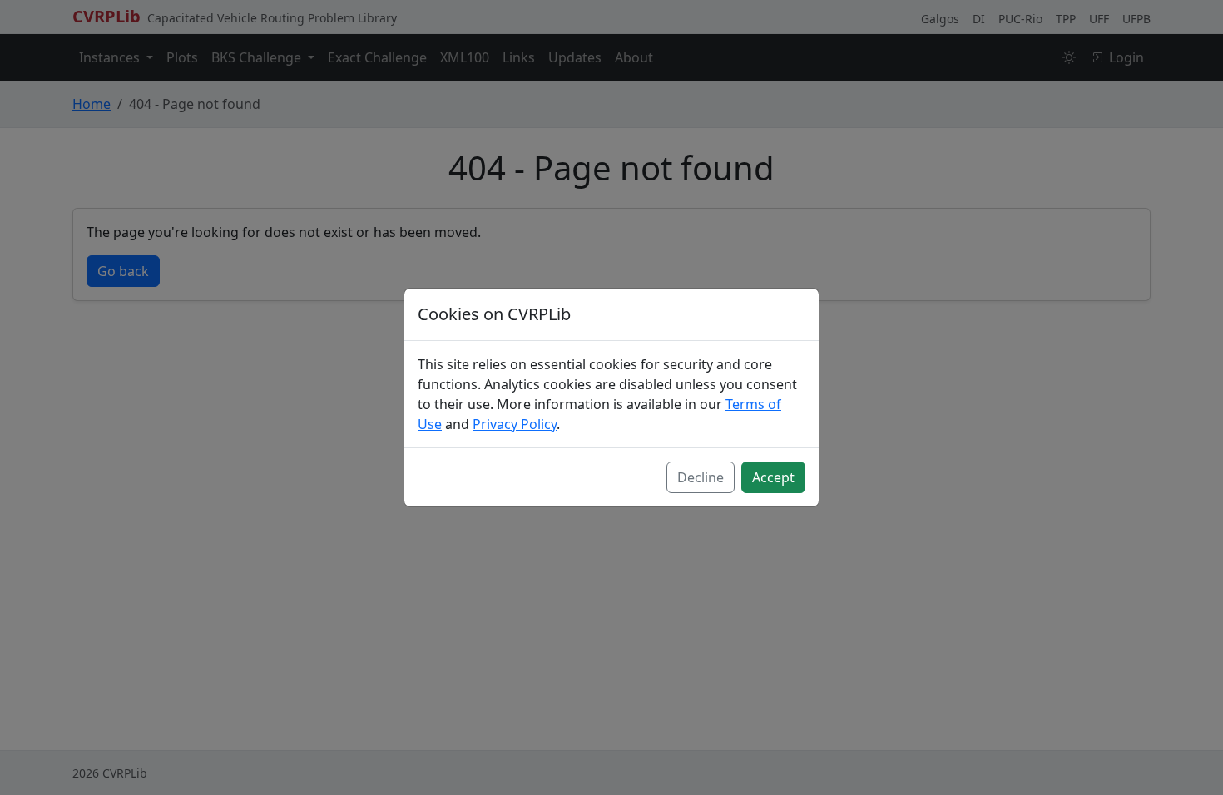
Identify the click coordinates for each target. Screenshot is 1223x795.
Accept (773, 477)
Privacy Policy (515, 424)
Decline (700, 477)
